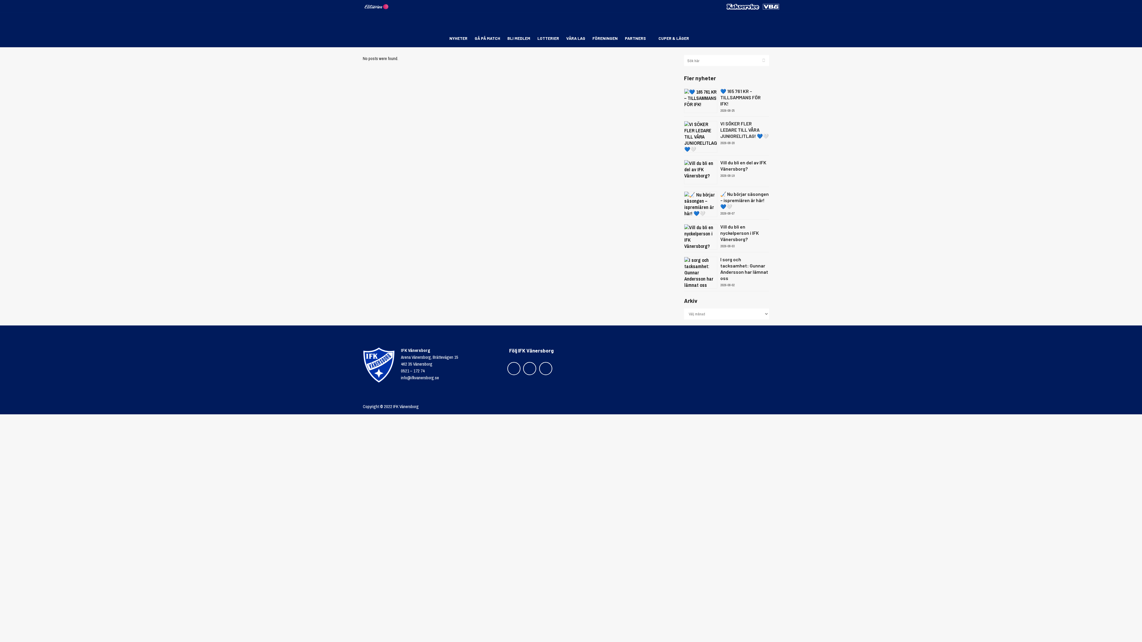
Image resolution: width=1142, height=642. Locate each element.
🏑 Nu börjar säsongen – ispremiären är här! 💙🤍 (744, 200)
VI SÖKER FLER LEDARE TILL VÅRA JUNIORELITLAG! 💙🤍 (744, 130)
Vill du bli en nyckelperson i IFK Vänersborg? (739, 233)
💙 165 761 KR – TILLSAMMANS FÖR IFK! (740, 97)
